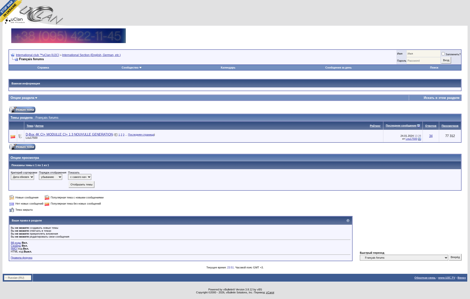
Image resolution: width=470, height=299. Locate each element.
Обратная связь (425, 277)
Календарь (228, 67)
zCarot (270, 292)
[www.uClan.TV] (68, 30)
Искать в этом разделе (441, 98)
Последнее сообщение (401, 125)
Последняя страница (141, 134)
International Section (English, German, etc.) (91, 55)
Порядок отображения (52, 172)
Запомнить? (453, 54)
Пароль (401, 60)
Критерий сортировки (24, 172)
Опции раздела (22, 98)
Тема (30, 125)
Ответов (430, 125)
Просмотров (450, 125)
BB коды (16, 242)
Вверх (462, 277)
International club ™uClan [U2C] (37, 55)
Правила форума (21, 257)
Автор (39, 125)
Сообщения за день (338, 67)
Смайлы (16, 245)
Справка (43, 67)
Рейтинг (375, 125)
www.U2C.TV (446, 277)
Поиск (434, 67)
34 (431, 136)
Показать (74, 172)
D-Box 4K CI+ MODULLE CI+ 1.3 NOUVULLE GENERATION (69, 134)
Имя (399, 53)
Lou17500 (31, 137)
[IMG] (14, 248)
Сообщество (130, 67)
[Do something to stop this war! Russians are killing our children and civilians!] (11, 11)
